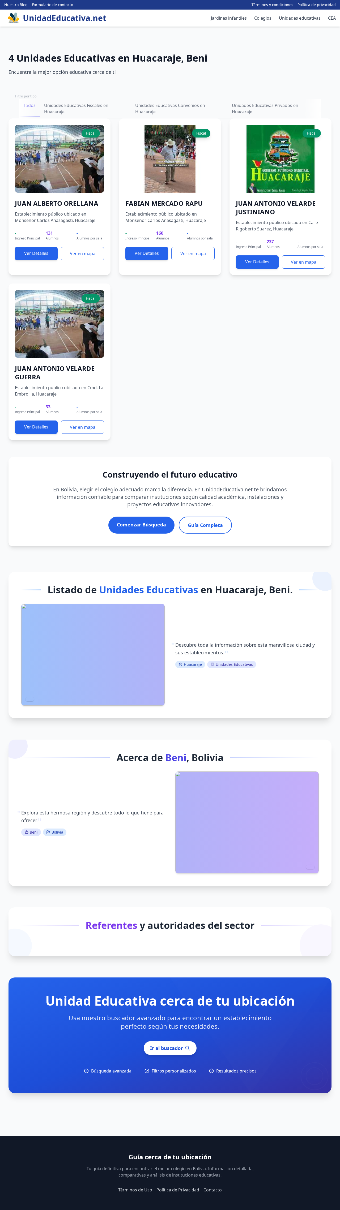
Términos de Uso (135, 1190)
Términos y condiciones (272, 4)
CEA (332, 18)
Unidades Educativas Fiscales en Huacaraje (76, 108)
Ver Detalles (36, 253)
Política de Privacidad (177, 1190)
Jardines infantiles (229, 18)
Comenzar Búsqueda (141, 524)
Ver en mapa (82, 253)
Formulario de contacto (52, 4)
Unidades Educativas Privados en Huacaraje (265, 108)
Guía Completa (205, 525)
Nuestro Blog (16, 4)
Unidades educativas (300, 18)
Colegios (262, 18)
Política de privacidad (317, 4)
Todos (29, 105)
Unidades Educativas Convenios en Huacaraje (170, 108)
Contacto (212, 1190)
